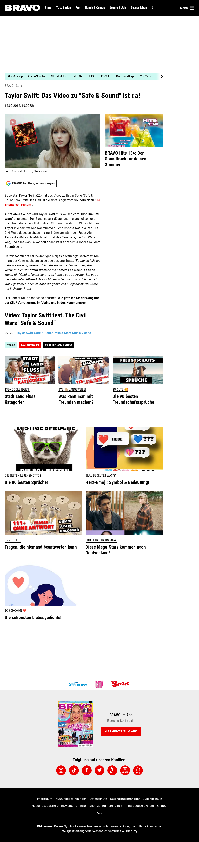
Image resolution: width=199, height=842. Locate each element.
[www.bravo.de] (22, 8)
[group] (81, 76)
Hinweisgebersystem (139, 806)
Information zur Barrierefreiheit (101, 806)
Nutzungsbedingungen (70, 799)
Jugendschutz (152, 799)
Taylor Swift (24, 333)
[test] (112, 770)
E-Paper (162, 806)
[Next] (159, 76)
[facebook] (87, 770)
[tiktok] (74, 770)
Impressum (44, 799)
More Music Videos (77, 333)
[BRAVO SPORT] (121, 684)
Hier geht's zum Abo (121, 731)
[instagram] (61, 770)
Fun (78, 7)
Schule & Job (117, 7)
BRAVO (9, 86)
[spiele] (125, 770)
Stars (48, 7)
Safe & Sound (43, 333)
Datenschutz (98, 799)
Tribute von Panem (58, 345)
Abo (99, 813)
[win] (138, 770)
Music (59, 333)
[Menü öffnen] (192, 7)
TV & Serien (63, 7)
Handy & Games (95, 7)
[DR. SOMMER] (78, 684)
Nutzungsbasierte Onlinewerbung (54, 806)
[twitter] (99, 770)
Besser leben (139, 7)
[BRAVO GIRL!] (99, 684)
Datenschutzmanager (125, 799)
